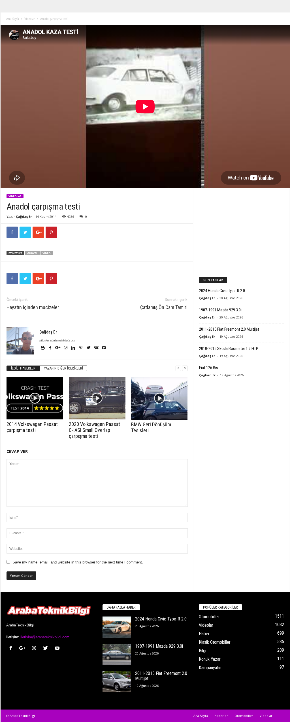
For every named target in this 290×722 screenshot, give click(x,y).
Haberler (221, 715)
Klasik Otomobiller (215, 642)
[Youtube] (104, 348)
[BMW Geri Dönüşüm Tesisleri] (159, 398)
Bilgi (202, 650)
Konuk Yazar (210, 659)
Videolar (29, 19)
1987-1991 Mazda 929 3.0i (220, 310)
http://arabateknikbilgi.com (57, 340)
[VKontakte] (97, 348)
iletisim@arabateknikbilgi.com (44, 637)
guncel (32, 253)
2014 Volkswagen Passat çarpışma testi (32, 427)
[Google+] (58, 348)
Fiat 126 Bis (208, 367)
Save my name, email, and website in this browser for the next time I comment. (77, 562)
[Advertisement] (241, 229)
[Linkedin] (74, 348)
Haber (204, 633)
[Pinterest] (81, 348)
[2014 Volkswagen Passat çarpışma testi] (35, 398)
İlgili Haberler (23, 368)
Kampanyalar (210, 667)
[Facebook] (51, 348)
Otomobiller (209, 616)
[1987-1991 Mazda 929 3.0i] (117, 654)
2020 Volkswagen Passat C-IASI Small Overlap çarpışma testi (94, 430)
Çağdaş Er (24, 216)
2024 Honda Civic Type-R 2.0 (222, 290)
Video (46, 253)
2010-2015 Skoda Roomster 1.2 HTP (228, 348)
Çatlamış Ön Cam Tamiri (163, 307)
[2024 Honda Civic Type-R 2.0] (117, 627)
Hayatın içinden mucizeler (33, 307)
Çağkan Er (207, 375)
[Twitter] (89, 348)
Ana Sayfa (12, 19)
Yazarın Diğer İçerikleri (63, 368)
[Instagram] (66, 348)
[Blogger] (43, 348)
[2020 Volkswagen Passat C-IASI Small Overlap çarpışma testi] (97, 398)
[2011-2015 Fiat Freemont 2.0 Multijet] (117, 681)
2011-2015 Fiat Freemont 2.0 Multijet (229, 329)
